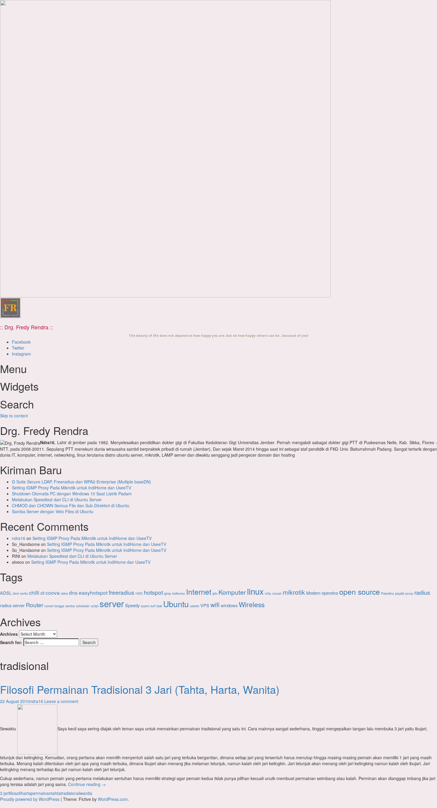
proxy (409, 593)
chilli (34, 592)
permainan (41, 793)
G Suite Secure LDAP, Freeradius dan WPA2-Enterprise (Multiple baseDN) (81, 482)
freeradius (121, 592)
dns (73, 592)
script (94, 606)
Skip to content (14, 416)
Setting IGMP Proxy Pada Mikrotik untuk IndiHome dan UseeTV (71, 488)
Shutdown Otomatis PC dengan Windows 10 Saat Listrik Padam (72, 494)
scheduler (83, 606)
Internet (198, 591)
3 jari (4, 793)
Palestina (387, 593)
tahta (56, 793)
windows (229, 605)
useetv (194, 606)
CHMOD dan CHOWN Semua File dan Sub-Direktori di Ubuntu (70, 505)
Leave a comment (61, 701)
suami (145, 606)
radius (422, 592)
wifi (215, 604)
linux (255, 591)
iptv (215, 593)
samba (70, 606)
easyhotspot (93, 592)
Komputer (232, 592)
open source (359, 591)
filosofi (15, 793)
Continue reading (87, 784)
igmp (167, 593)
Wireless (252, 604)
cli (42, 593)
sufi (152, 606)
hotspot (153, 592)
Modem (313, 593)
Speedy (132, 605)
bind (16, 593)
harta (26, 793)
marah (277, 593)
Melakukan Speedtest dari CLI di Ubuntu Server (57, 499)
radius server (12, 605)
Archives (9, 634)
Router (34, 605)
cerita (24, 593)
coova (52, 592)
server (112, 603)
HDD (139, 593)
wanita (86, 793)
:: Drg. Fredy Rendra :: (26, 327)
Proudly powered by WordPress (29, 799)
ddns (64, 593)
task (159, 606)
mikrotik (294, 592)
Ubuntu (176, 604)
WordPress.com (113, 799)
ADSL (6, 593)
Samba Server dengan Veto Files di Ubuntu (52, 511)
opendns (330, 593)
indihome (178, 593)
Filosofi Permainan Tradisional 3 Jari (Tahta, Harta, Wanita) (139, 689)
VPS (204, 605)
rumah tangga (54, 606)
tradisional (70, 793)
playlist (399, 593)
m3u (268, 593)
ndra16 (18, 538)
